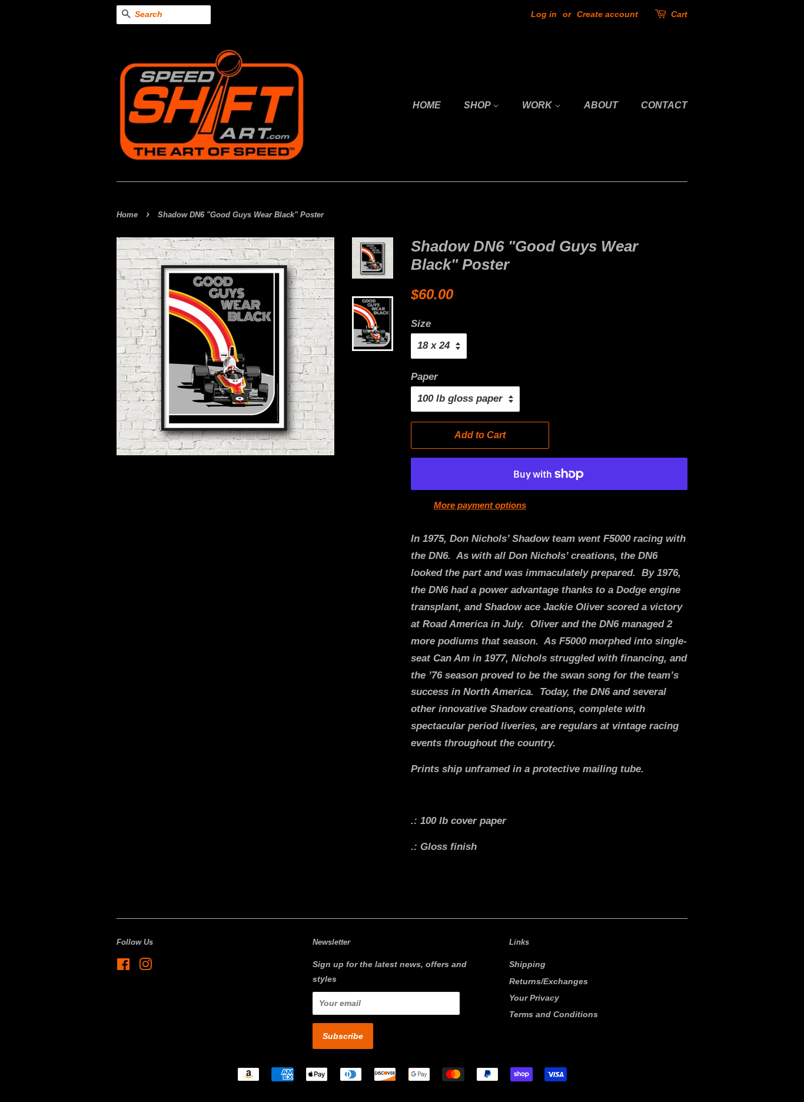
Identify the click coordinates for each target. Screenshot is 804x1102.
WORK (538, 105)
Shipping (527, 964)
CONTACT (664, 105)
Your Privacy (534, 997)
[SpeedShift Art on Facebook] (123, 966)
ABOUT (601, 105)
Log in (544, 14)
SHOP (478, 105)
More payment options (480, 505)
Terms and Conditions (553, 1014)
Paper (424, 376)
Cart (679, 14)
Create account (607, 14)
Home (127, 214)
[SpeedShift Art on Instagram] (145, 966)
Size (421, 323)
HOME (427, 105)
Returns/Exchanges (548, 981)
